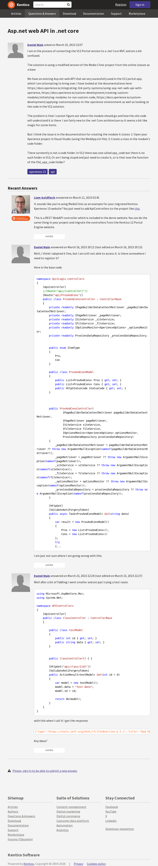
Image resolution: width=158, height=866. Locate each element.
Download (69, 13)
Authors (13, 811)
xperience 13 (37, 172)
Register (121, 4)
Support (116, 13)
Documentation (93, 13)
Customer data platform (72, 821)
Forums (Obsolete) (20, 839)
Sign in (139, 5)
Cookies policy (96, 864)
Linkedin (111, 821)
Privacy (78, 864)
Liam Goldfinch (44, 197)
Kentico (29, 864)
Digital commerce (68, 816)
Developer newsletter (119, 829)
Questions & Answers (42, 13)
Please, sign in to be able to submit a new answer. (45, 771)
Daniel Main (35, 45)
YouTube (110, 811)
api (53, 172)
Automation (64, 825)
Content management (71, 807)
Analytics (62, 830)
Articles (16, 13)
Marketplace (137, 13)
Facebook (111, 807)
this (137, 208)
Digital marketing (68, 811)
